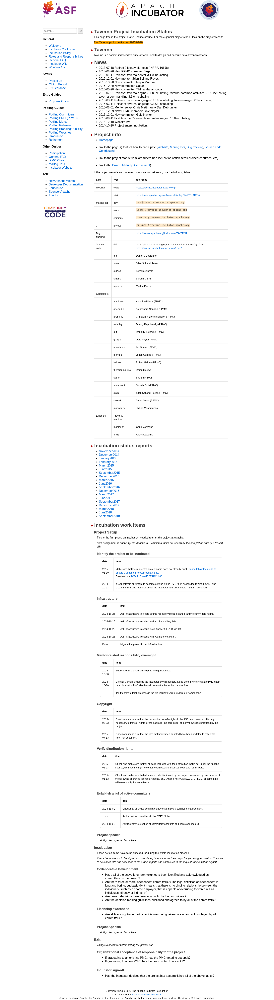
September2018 (109, 516)
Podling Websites (60, 132)
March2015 (106, 465)
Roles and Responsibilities (66, 56)
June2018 (105, 512)
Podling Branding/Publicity (66, 129)
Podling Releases (60, 125)
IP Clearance (57, 88)
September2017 (109, 501)
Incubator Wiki (58, 63)
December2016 (109, 490)
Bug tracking (195, 147)
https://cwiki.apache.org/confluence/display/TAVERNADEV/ (168, 195)
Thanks (54, 195)
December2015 (109, 476)
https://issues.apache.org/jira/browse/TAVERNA (161, 233)
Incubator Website (60, 167)
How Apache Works (62, 180)
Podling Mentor (58, 121)
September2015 (109, 472)
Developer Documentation (66, 184)
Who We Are (57, 67)
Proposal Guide (59, 101)
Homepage (106, 140)
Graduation (56, 136)
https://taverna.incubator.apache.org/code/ (159, 248)
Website (163, 147)
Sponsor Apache (59, 191)
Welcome (55, 45)
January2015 (107, 458)
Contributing (107, 150)
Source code (213, 147)
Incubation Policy (60, 53)
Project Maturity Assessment (131, 165)
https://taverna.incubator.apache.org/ (156, 187)
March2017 (106, 494)
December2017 (109, 505)
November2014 (109, 451)
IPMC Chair (56, 160)
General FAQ (57, 60)
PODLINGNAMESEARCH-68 (146, 576)
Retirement (56, 139)
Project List (56, 80)
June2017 (105, 498)
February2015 (108, 462)
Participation (57, 153)
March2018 (106, 508)
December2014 (109, 454)
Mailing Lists (57, 164)
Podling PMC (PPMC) (63, 118)
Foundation (56, 188)
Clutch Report (58, 84)
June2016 (105, 483)
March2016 (106, 480)
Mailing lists (177, 147)
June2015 (105, 469)
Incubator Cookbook (62, 49)
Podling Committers (62, 114)
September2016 (109, 487)
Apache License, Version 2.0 (147, 994)
